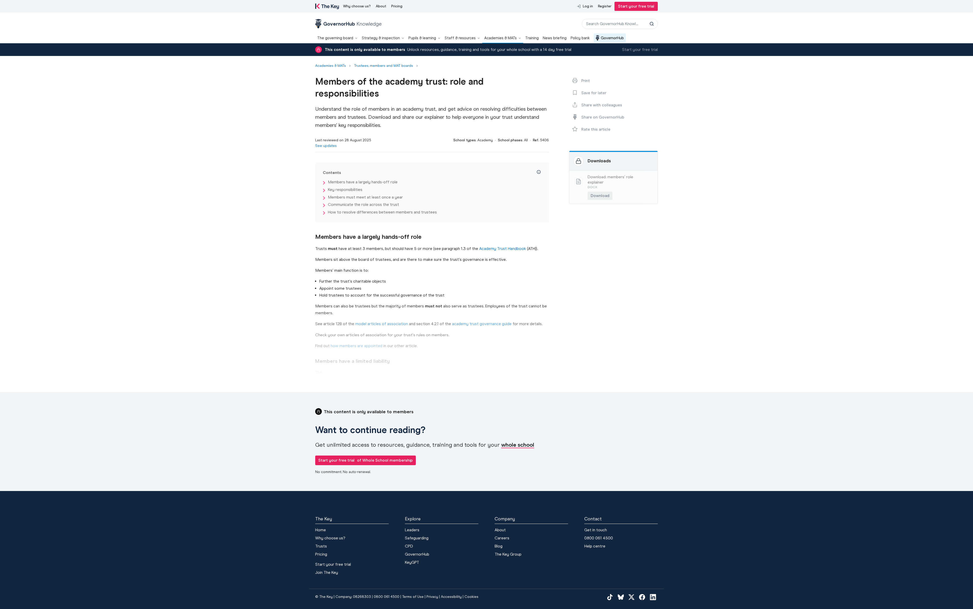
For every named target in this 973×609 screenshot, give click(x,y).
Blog (498, 546)
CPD (409, 546)
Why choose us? (357, 6)
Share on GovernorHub (602, 117)
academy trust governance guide (482, 323)
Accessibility (451, 597)
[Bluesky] (621, 597)
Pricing (396, 6)
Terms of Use (413, 597)
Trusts (321, 546)
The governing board (335, 38)
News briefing (555, 38)
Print (585, 80)
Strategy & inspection (381, 38)
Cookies (471, 597)
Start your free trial (636, 6)
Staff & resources (460, 38)
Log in (588, 6)
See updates (326, 146)
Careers (502, 538)
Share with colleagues (601, 105)
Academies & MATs (500, 38)
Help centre (594, 546)
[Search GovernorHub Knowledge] (651, 23)
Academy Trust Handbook (502, 248)
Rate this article (595, 129)
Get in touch (595, 529)
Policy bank (580, 38)
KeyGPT (412, 562)
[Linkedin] (653, 597)
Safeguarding (416, 538)
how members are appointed (356, 345)
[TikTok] (610, 597)
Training (532, 38)
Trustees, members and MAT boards (383, 66)
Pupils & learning (422, 38)
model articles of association (381, 323)
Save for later (593, 92)
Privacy (432, 597)
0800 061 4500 (598, 538)
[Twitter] (631, 597)
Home (320, 529)
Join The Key (326, 572)
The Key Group (508, 554)
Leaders (412, 529)
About (381, 6)
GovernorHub (612, 38)
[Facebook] (642, 597)
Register (604, 6)
